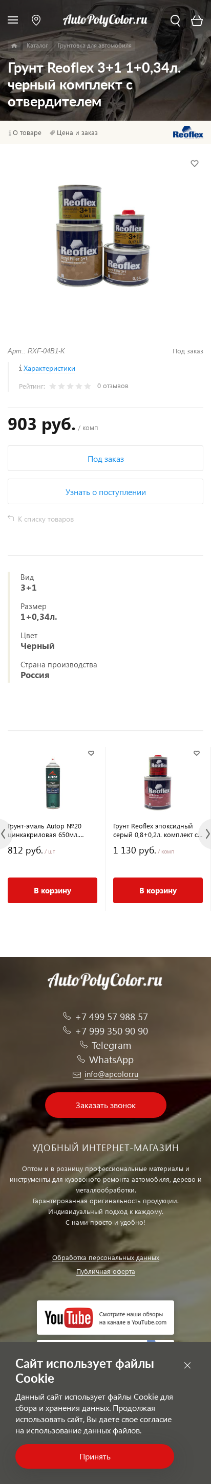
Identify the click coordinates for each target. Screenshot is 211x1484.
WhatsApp (111, 1059)
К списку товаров (46, 519)
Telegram (111, 1045)
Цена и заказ (77, 132)
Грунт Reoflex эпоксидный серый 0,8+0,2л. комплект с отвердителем (155, 830)
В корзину (52, 890)
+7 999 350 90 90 (111, 1030)
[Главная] (14, 46)
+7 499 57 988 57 (111, 1016)
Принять (95, 1456)
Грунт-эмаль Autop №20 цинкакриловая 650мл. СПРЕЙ (44, 830)
